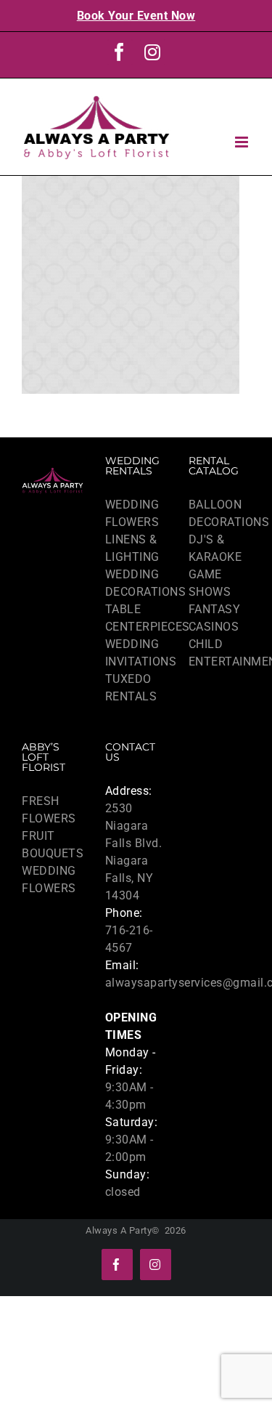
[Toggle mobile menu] (243, 142)
